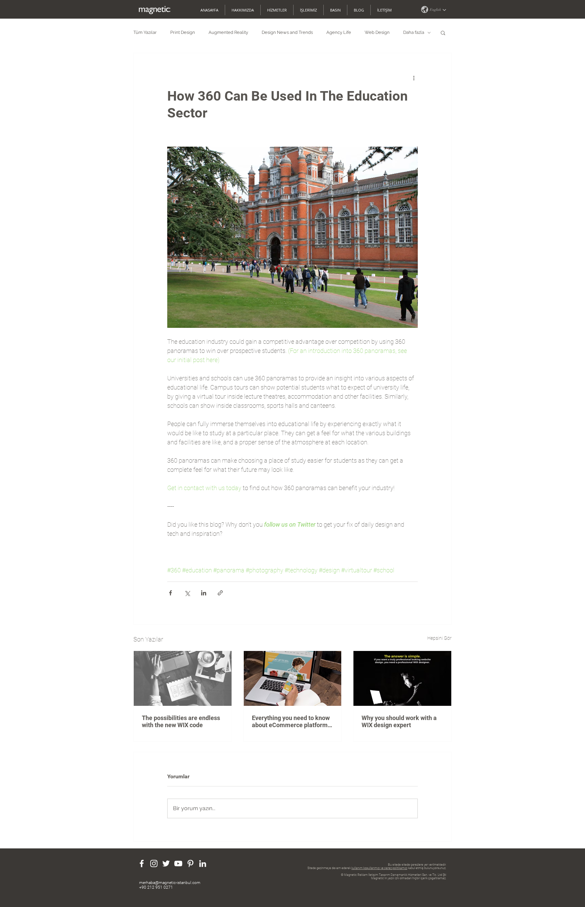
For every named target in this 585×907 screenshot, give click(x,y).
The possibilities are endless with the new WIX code (181, 721)
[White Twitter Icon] (166, 863)
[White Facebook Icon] (142, 863)
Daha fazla (413, 32)
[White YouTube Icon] (178, 863)
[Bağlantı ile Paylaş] (220, 593)
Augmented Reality (228, 32)
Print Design (182, 32)
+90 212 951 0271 (156, 887)
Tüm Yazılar (145, 32)
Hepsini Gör (439, 638)
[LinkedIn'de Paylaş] (203, 593)
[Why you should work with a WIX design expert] (402, 678)
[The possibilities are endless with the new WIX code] (183, 678)
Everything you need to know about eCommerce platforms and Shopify (291, 721)
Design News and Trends (287, 32)
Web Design (377, 32)
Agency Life (338, 32)
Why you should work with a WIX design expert (399, 721)
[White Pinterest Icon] (190, 863)
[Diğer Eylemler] (414, 77)
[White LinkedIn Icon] (203, 863)
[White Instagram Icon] (154, 863)
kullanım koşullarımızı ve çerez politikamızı (379, 868)
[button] (433, 9)
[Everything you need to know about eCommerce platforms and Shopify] (293, 678)
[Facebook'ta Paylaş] (170, 593)
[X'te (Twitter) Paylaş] (187, 593)
